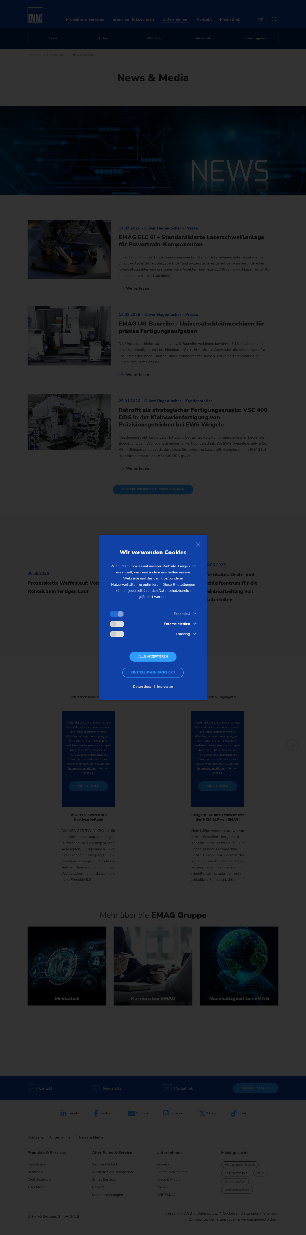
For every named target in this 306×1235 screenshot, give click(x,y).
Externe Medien (177, 623)
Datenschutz (142, 686)
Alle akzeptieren (153, 656)
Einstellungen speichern (153, 672)
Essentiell (182, 613)
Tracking (183, 634)
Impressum (165, 686)
